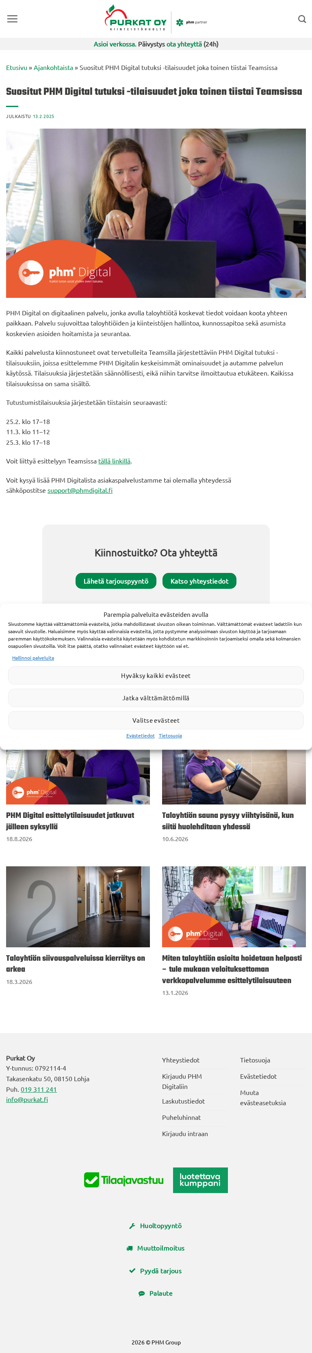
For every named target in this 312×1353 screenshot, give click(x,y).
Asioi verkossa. (115, 43)
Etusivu (16, 67)
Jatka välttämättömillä (156, 698)
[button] (12, 19)
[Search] (302, 19)
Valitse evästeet (156, 720)
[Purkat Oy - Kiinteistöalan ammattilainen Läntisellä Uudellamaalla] (156, 19)
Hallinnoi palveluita (33, 657)
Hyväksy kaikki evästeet (156, 675)
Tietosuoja (170, 735)
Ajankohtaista (53, 67)
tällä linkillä (114, 461)
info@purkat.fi (27, 1099)
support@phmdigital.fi (80, 490)
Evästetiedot (140, 735)
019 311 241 (39, 1089)
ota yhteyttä (184, 43)
